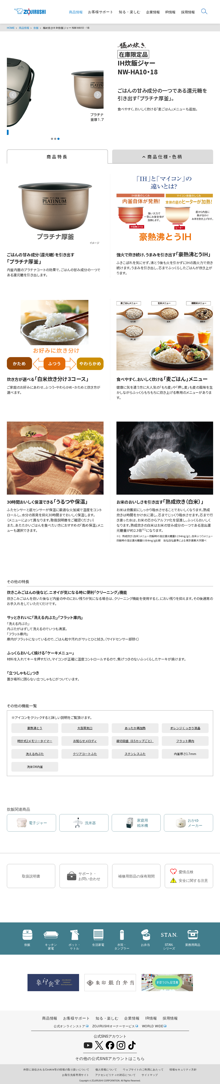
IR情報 (170, 11)
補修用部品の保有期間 (136, 876)
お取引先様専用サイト (75, 1074)
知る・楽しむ (130, 11)
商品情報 (76, 11)
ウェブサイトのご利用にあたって (143, 1069)
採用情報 (188, 11)
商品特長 (57, 156)
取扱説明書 (31, 876)
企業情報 (153, 11)
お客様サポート (100, 11)
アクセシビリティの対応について (115, 1074)
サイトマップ (150, 1074)
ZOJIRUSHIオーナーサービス (113, 1026)
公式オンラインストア (69, 1026)
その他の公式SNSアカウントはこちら (110, 1058)
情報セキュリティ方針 (183, 1069)
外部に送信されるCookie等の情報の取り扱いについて (56, 1069)
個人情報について (106, 1069)
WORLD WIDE (152, 1026)
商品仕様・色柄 (165, 156)
